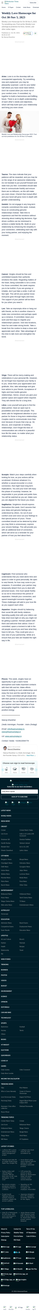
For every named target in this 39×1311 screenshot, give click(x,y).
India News (26, 7)
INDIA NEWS (5, 829)
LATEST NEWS (6, 819)
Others (3, 1042)
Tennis (22, 1039)
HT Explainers (24, 1147)
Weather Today (18, 1241)
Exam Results (5, 938)
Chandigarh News (6, 871)
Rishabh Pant (5, 855)
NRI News (4, 1147)
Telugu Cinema (24, 1136)
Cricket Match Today (26, 838)
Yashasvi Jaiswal (25, 851)
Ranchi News (5, 893)
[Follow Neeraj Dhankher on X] (18, 37)
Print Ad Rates (18, 1244)
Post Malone (24, 1096)
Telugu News (5, 1144)
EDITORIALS (5, 1015)
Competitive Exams (7, 935)
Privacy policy (5, 1241)
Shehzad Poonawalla (26, 1115)
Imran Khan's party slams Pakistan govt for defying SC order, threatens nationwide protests (28, 1171)
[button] (2, 2)
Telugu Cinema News (7, 910)
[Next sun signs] (36, 770)
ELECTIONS (5, 1058)
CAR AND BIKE (6, 1021)
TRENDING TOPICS (7, 1125)
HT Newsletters (31, 1241)
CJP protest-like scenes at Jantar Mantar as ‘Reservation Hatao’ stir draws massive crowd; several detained (28, 1184)
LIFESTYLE (4, 944)
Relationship (5, 958)
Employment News (26, 935)
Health (3, 955)
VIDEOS (3, 989)
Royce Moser (5, 1120)
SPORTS (4, 1031)
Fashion (3, 951)
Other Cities (23, 893)
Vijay (2, 1096)
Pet (2, 962)
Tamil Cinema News (26, 906)
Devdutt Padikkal (25, 848)
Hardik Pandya (5, 851)
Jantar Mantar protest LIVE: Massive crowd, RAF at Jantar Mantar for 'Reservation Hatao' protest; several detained (28, 1225)
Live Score (4, 842)
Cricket (18, 7)
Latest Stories (7, 1155)
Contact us (17, 1237)
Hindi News (23, 1144)
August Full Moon (25, 1105)
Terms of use (30, 1237)
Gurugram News (25, 875)
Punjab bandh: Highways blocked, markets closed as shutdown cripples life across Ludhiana (9, 1206)
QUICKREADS (5, 1064)
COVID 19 (4, 1069)
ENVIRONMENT (6, 999)
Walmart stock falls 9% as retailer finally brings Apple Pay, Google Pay (9, 1169)
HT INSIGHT (5, 1053)
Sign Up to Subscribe (20, 805)
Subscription (5, 1244)
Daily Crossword (25, 1078)
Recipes (22, 955)
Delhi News (4, 875)
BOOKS (3, 1048)
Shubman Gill (5, 848)
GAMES (3, 1074)
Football (22, 1035)
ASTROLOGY (5, 918)
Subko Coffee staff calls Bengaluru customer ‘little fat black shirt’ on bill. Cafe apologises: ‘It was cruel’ (9, 1184)
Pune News (23, 890)
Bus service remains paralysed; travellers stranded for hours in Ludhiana (9, 1195)
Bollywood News (6, 902)
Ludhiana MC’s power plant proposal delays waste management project (9, 1160)
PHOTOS (4, 983)
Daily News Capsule (8, 800)
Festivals (22, 951)
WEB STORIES (6, 967)
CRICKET (4, 835)
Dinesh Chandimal (7, 859)
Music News (5, 906)
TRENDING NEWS (7, 1092)
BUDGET (4, 994)
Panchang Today (6, 1109)
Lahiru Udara (24, 859)
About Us (4, 1237)
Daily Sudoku (5, 1078)
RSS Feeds (17, 1248)
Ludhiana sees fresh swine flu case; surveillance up (27, 1159)
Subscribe (33, 2)
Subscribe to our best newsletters (19, 795)
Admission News (6, 931)
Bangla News (24, 1140)
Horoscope (4, 922)
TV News (22, 910)
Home (4, 7)
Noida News (23, 886)
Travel (21, 958)
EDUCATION (5, 927)
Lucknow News (24, 882)
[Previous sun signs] (3, 770)
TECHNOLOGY (6, 1026)
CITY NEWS (5, 864)
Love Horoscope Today (8, 1105)
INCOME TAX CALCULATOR (10, 1087)
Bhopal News (24, 868)
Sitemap (3, 1248)
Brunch (22, 947)
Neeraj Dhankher (14, 749)
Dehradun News (25, 871)
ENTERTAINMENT (7, 899)
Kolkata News (5, 882)
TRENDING (5, 973)
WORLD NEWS (6, 824)
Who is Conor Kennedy (8, 1100)
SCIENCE (4, 1005)
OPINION (4, 1010)
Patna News (5, 890)
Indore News (5, 879)
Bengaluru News (6, 868)
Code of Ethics (31, 1244)
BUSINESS (4, 978)
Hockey (3, 1039)
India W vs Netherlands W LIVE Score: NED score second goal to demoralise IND (9, 1223)
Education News (25, 938)
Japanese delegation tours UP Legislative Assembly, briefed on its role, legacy (27, 1205)
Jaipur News (23, 879)
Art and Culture (6, 947)
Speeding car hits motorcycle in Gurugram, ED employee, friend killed (28, 1195)
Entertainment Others (26, 913)
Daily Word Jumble (7, 1082)
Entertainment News (7, 1140)
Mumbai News (5, 886)
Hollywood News (25, 902)
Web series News (6, 913)
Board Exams (24, 931)
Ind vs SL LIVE (24, 855)
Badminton (4, 1035)
